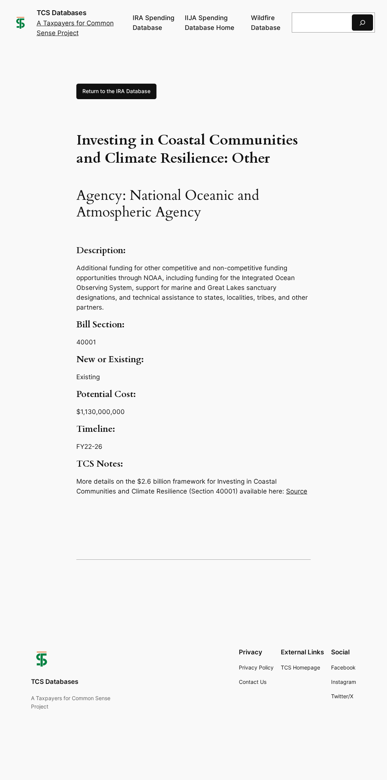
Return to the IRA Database (116, 91)
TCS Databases (62, 13)
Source (296, 491)
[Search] (362, 22)
